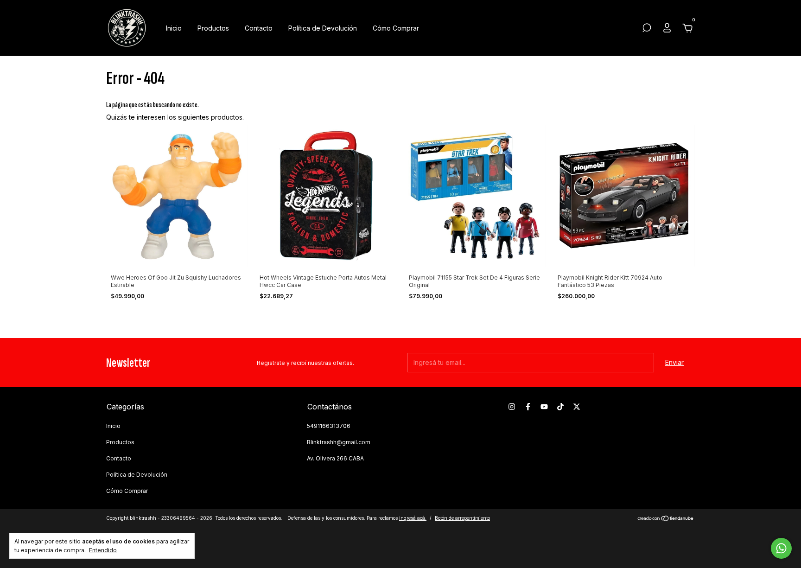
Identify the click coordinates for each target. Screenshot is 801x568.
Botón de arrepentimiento (462, 518)
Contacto (259, 28)
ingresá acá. (412, 518)
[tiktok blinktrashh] (560, 406)
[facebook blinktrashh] (528, 406)
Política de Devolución (322, 28)
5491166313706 (328, 425)
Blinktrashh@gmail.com (338, 442)
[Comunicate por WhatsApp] (781, 548)
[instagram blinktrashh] (511, 406)
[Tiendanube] (666, 519)
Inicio (174, 28)
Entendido (103, 550)
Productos (213, 28)
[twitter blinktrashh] (576, 406)
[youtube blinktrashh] (544, 406)
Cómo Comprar (396, 28)
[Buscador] (646, 29)
